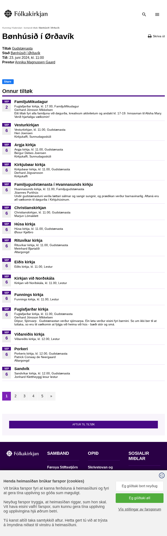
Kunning (6, 28)
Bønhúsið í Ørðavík (25, 53)
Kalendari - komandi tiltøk (25, 28)
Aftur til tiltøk (83, 424)
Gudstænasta (22, 48)
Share (7, 81)
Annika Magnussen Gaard (35, 62)
